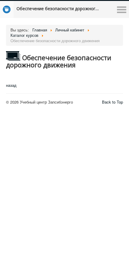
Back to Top (112, 102)
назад (11, 85)
